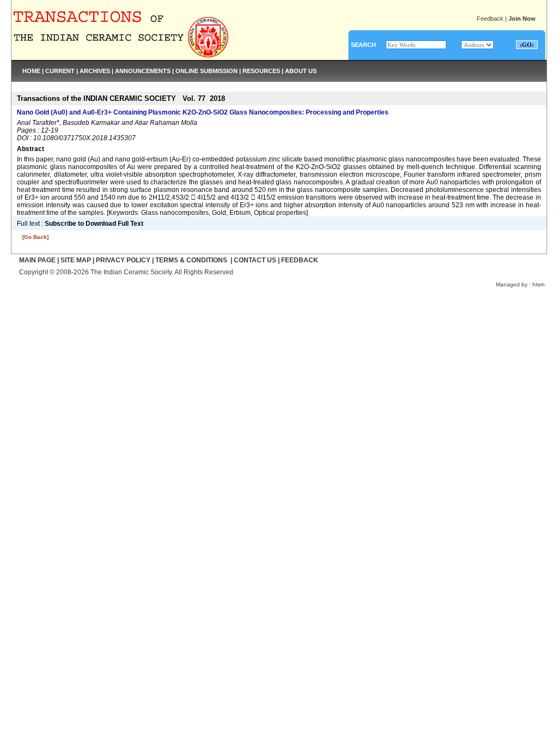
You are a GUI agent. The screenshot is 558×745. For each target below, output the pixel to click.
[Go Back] (35, 237)
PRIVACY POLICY (123, 260)
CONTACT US (255, 260)
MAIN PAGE (37, 260)
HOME (31, 71)
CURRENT (60, 71)
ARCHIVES (95, 71)
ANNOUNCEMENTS (143, 71)
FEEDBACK (299, 260)
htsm (538, 284)
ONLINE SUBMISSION (206, 71)
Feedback (490, 18)
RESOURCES (261, 71)
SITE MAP (75, 260)
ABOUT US (301, 71)
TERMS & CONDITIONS (191, 260)
